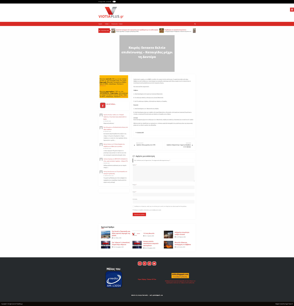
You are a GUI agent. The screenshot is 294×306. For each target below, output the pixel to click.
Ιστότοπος (135, 199)
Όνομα (134, 184)
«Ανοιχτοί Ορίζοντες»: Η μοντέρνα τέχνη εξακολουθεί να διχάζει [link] (114, 117)
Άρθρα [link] (106, 24)
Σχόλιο (135, 164)
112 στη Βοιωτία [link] (148, 233)
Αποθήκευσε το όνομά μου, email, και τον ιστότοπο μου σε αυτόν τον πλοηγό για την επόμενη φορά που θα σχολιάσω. (160, 206)
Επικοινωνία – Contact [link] (117, 24)
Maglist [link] (277, 304)
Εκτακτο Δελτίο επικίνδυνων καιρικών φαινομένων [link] (150, 243)
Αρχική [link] (100, 24)
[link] (292, 10)
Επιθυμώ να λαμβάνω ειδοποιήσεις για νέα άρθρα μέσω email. (147, 210)
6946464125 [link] (103, 85)
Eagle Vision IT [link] (289, 304)
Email (134, 191)
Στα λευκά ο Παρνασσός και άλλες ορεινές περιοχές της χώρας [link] (121, 233)
